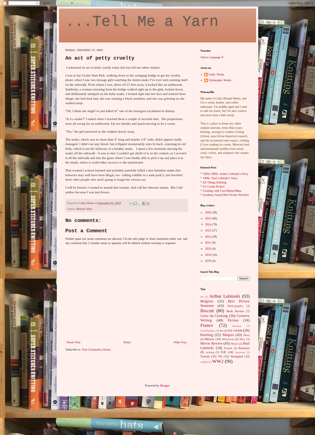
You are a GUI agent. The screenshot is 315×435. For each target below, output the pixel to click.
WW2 (218, 361)
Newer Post (73, 342)
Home (127, 342)
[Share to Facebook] (144, 203)
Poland (228, 348)
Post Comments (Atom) (96, 349)
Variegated (236, 356)
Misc (89, 208)
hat (221, 330)
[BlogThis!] (136, 203)
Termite (205, 356)
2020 (208, 248)
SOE (223, 352)
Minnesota (228, 339)
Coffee (204, 316)
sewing (210, 352)
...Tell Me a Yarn (141, 21)
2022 (208, 236)
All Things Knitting (214, 182)
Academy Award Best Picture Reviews (225, 194)
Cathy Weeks (216, 74)
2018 (208, 260)
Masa (246, 335)
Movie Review (211, 343)
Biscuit (207, 310)
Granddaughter (207, 330)
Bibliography (235, 306)
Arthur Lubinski (224, 296)
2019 (208, 254)
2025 (208, 218)
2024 (208, 224)
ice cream (235, 330)
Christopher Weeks (219, 80)
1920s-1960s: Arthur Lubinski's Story (225, 174)
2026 (208, 212)
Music (234, 343)
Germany (237, 326)
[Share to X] (140, 203)
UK (220, 356)
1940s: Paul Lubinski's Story (220, 178)
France (206, 325)
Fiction (233, 320)
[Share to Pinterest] (148, 203)
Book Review (235, 311)
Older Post (180, 342)
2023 (208, 230)
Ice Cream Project (214, 186)
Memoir (80, 208)
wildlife (204, 362)
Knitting (206, 335)
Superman (240, 352)
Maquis (228, 335)
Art (202, 297)
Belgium (206, 301)
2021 (208, 242)
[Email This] (131, 203)
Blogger (165, 385)
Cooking (221, 316)
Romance (244, 348)
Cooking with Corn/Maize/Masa (222, 190)
